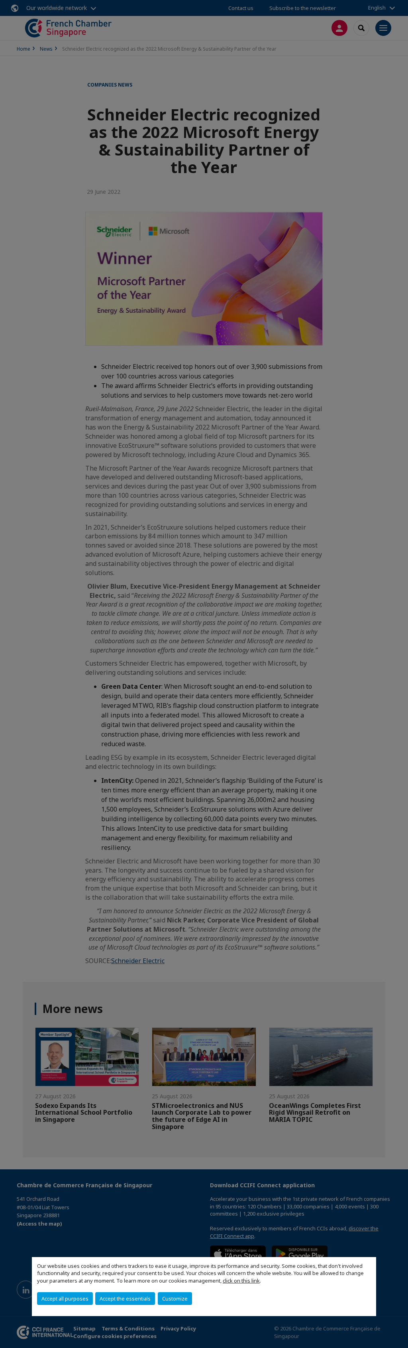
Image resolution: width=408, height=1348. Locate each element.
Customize (175, 1298)
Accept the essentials (125, 1298)
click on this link (241, 1280)
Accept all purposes (64, 1298)
